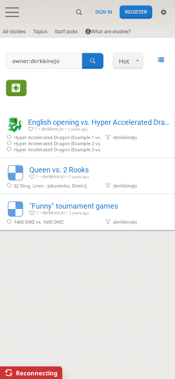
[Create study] (16, 88)
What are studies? (111, 32)
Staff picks (66, 32)
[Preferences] (163, 12)
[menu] (127, 61)
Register (136, 12)
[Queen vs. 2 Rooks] (87, 176)
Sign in (103, 12)
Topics (40, 32)
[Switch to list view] (161, 60)
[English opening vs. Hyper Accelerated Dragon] (87, 134)
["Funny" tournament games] (87, 212)
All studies (14, 32)
